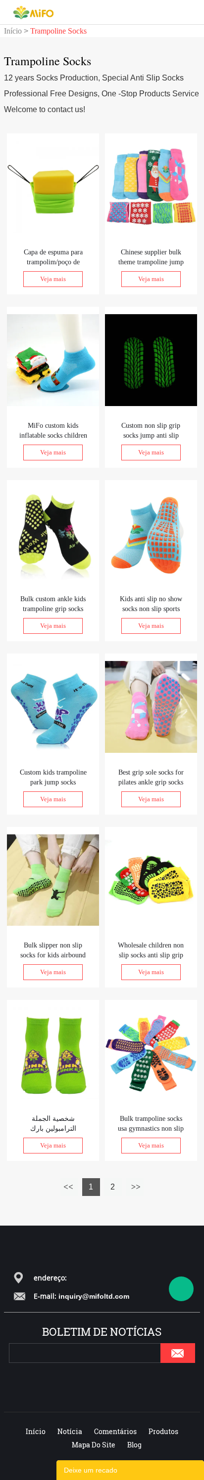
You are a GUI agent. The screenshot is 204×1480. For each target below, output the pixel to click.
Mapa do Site (93, 1444)
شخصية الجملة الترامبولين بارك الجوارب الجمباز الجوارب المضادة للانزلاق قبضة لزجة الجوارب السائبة (53, 1124)
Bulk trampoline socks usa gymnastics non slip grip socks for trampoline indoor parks (150, 1124)
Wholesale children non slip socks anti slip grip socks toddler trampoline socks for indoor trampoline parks (150, 951)
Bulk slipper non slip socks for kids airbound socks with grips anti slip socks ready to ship (53, 951)
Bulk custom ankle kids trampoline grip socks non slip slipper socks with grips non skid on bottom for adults (53, 604)
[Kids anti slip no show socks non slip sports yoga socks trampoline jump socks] (151, 532)
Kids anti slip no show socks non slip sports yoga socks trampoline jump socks (151, 604)
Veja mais (53, 279)
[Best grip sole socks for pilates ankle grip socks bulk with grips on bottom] (151, 706)
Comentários (115, 1431)
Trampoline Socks (58, 31)
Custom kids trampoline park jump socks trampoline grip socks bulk (53, 778)
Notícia (69, 1431)
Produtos (163, 1431)
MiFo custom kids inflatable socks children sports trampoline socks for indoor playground (53, 431)
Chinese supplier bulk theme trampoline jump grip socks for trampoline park (150, 257)
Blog (134, 1444)
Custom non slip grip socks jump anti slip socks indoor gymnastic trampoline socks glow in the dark (151, 431)
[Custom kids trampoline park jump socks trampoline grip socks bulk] (53, 706)
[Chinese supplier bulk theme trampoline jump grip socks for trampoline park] (151, 186)
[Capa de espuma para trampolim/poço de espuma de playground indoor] (53, 186)
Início (13, 31)
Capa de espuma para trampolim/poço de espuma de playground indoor (53, 257)
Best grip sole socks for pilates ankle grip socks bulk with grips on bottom (151, 778)
